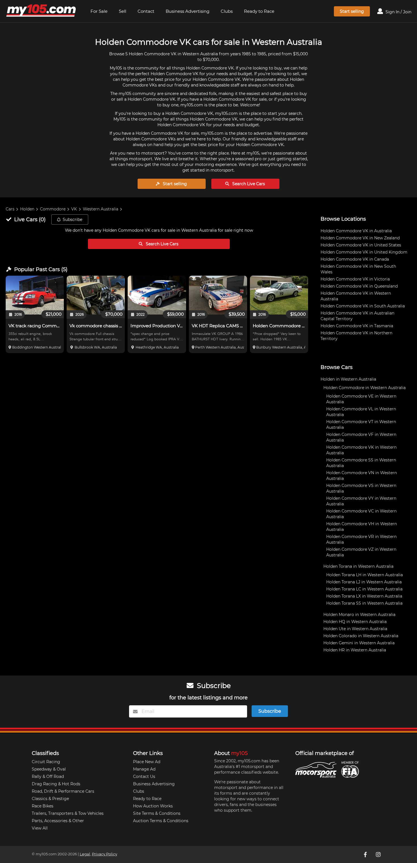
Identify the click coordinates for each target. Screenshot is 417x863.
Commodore (53, 209)
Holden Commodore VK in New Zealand (360, 237)
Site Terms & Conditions (156, 813)
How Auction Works (153, 806)
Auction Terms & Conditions (160, 820)
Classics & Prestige (50, 798)
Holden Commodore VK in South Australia (363, 306)
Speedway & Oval (49, 769)
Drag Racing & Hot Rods (56, 783)
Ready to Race (259, 11)
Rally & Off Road (48, 776)
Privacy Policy (104, 854)
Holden (27, 209)
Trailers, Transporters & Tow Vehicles (68, 813)
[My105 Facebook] (365, 854)
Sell (122, 11)
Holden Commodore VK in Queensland (359, 286)
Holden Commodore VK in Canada (355, 259)
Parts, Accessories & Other (58, 820)
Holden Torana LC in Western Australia (364, 589)
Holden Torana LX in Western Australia (364, 596)
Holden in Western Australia (348, 379)
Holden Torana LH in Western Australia (364, 574)
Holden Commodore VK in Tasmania (357, 325)
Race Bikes (42, 806)
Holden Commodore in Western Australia (364, 387)
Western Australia (100, 209)
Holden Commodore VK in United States (361, 245)
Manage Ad (144, 769)
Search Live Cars (248, 183)
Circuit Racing (46, 761)
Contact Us (144, 776)
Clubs (227, 11)
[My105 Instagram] (379, 854)
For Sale (99, 11)
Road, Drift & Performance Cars (63, 791)
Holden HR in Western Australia (354, 650)
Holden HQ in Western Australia (355, 621)
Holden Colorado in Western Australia (360, 635)
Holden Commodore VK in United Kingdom (364, 252)
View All (40, 828)
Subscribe (72, 219)
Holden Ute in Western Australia (355, 628)
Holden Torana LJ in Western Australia (364, 582)
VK (74, 209)
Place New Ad (146, 761)
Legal (85, 854)
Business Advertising (187, 11)
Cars (10, 209)
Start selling (352, 11)
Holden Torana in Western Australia (358, 566)
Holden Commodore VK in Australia (356, 230)
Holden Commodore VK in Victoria (355, 279)
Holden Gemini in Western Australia (359, 642)
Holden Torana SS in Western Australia (364, 603)
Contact (146, 11)
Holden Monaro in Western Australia (359, 614)
